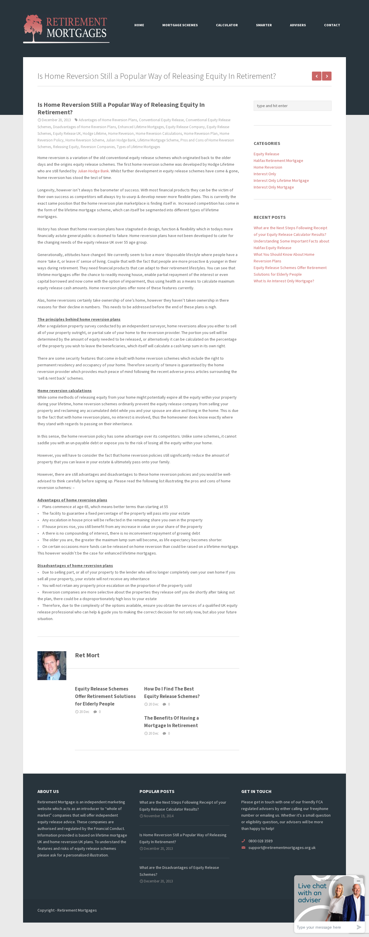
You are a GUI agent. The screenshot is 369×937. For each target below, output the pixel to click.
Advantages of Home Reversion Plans (108, 119)
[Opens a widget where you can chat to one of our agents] (329, 904)
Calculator (227, 25)
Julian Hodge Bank (120, 140)
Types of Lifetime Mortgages (138, 146)
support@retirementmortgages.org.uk (282, 847)
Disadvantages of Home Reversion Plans (84, 126)
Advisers (298, 25)
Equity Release (266, 153)
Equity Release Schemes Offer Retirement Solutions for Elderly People (105, 696)
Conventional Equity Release (161, 119)
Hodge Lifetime (94, 133)
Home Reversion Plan (201, 133)
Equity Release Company (185, 126)
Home (139, 25)
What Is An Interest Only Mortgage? (284, 280)
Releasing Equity (66, 146)
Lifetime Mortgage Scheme (158, 140)
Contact (332, 25)
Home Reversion (121, 133)
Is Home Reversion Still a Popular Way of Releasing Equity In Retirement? (121, 108)
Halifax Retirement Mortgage (278, 160)
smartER (264, 25)
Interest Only (265, 173)
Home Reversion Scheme (84, 140)
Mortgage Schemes (180, 25)
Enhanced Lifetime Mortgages (141, 126)
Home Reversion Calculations (159, 133)
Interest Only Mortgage (274, 187)
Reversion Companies (98, 146)
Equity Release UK (67, 133)
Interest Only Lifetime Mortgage (281, 180)
